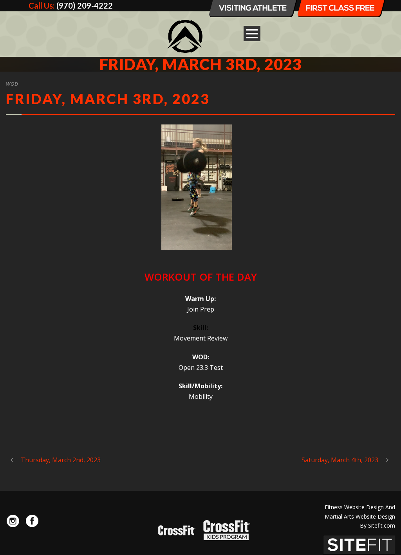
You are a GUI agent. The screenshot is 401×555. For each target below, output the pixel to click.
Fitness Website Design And (360, 507)
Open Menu (252, 33)
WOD (12, 83)
